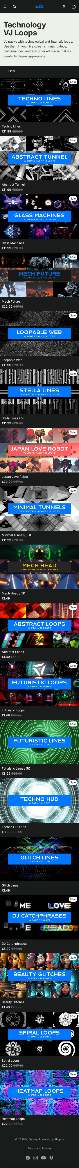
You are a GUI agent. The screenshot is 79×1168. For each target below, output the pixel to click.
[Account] (64, 6)
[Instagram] (35, 1158)
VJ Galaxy (31, 1139)
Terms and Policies (39, 1148)
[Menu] (5, 7)
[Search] (14, 6)
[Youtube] (43, 1158)
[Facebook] (28, 1158)
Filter (11, 71)
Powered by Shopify (51, 1139)
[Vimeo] (51, 1158)
